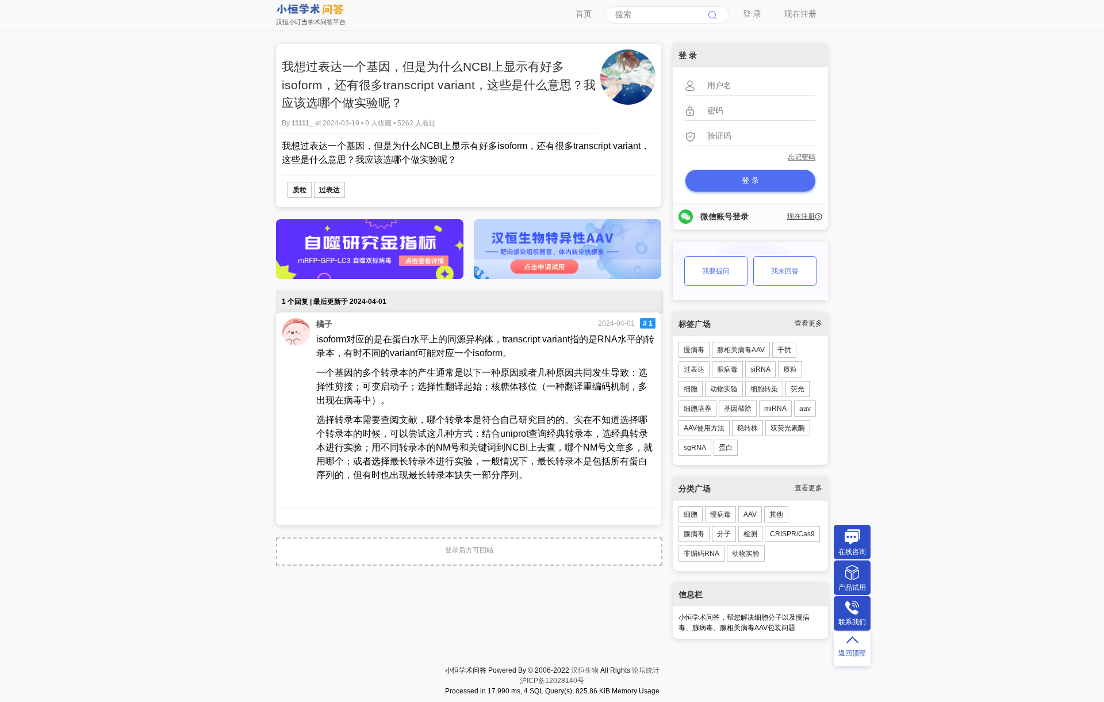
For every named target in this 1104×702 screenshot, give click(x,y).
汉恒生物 (585, 670)
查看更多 (808, 323)
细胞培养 (697, 409)
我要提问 (716, 271)
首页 (584, 13)
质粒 (299, 190)
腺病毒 (727, 369)
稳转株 (747, 428)
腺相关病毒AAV (741, 350)
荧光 (797, 389)
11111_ (303, 123)
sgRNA (695, 448)
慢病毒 (694, 350)
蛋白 (726, 448)
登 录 (752, 13)
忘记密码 (801, 157)
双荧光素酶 (787, 428)
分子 (724, 534)
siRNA (760, 369)
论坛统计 (646, 670)
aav (805, 409)
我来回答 (785, 271)
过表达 (329, 190)
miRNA (775, 409)
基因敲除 (738, 409)
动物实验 (724, 389)
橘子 (324, 324)
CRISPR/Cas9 (792, 534)
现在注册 (800, 13)
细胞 (690, 389)
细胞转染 (764, 389)
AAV (750, 514)
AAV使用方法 (704, 428)
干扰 (784, 350)
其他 (776, 514)
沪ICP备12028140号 (552, 681)
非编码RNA (701, 554)
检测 (750, 534)
